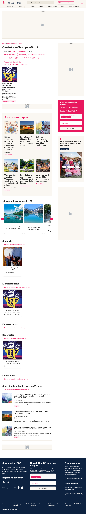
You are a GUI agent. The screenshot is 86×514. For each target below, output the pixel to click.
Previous (2, 219)
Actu (62, 6)
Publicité (80, 504)
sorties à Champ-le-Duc (18, 51)
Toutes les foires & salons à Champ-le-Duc (17, 328)
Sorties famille (28, 58)
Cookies (28, 504)
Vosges (21, 43)
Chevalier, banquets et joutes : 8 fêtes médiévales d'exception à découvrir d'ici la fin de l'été (32, 428)
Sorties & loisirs (52, 6)
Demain (20, 6)
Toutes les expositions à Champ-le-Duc (16, 379)
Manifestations (22, 54)
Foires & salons (32, 54)
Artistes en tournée (73, 6)
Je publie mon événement (74, 478)
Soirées (19, 58)
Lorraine (15, 43)
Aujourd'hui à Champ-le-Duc (12, 62)
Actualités (16, 406)
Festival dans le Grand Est (9, 101)
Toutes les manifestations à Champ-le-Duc (17, 287)
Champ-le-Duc (14, 3)
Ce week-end (31, 6)
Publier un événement (66, 3)
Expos (36, 58)
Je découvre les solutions (74, 493)
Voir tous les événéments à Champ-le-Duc (17, 64)
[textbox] (71, 117)
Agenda (41, 6)
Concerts (6, 58)
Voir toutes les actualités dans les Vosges (16, 389)
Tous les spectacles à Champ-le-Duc (15, 338)
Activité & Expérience (9, 54)
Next (51, 219)
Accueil (4, 43)
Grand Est (9, 43)
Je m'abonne (71, 128)
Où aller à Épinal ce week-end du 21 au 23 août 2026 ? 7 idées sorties (31, 412)
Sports (13, 58)
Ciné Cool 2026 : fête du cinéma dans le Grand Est (8, 85)
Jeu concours (70, 142)
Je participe (64, 149)
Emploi (76, 504)
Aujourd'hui (10, 6)
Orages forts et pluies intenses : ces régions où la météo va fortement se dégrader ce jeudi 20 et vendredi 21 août (32, 395)
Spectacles (42, 54)
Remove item (70, 117)
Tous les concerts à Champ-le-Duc (14, 244)
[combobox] (71, 116)
